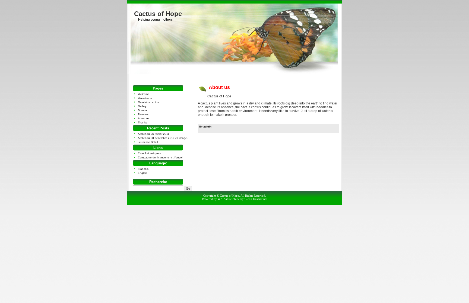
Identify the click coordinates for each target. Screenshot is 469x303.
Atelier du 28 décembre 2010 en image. (163, 137)
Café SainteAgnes (149, 153)
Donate (142, 110)
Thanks (142, 122)
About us (219, 87)
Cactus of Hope (158, 13)
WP (220, 198)
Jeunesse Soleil (148, 142)
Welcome (143, 94)
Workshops (145, 98)
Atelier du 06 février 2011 (153, 133)
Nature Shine (231, 198)
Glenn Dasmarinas (256, 198)
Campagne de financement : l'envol (160, 157)
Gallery (142, 106)
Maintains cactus (148, 102)
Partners (143, 114)
